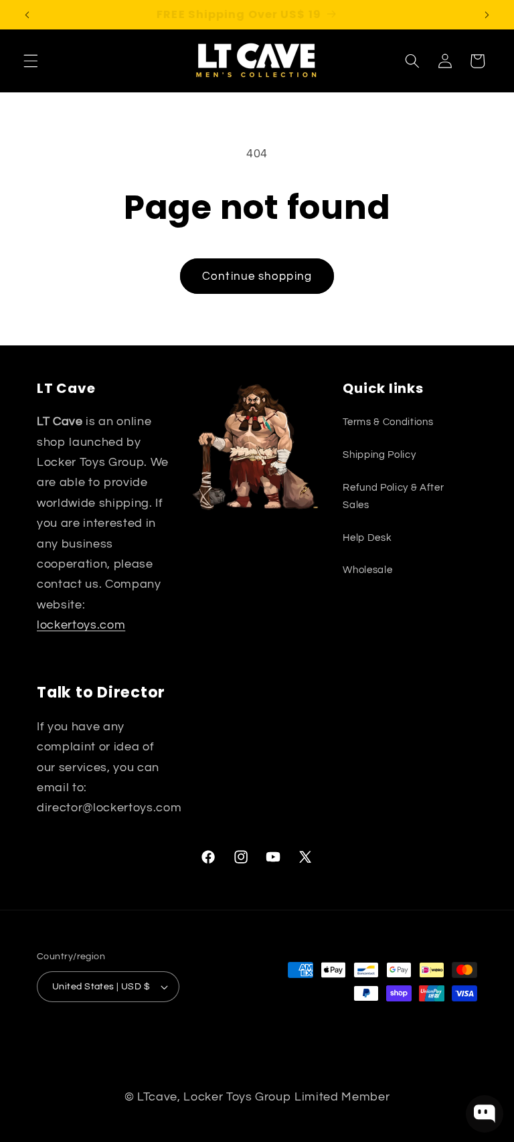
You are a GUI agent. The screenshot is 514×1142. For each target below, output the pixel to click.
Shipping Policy (379, 454)
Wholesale (367, 569)
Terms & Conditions (388, 421)
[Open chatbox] (484, 1114)
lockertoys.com (81, 625)
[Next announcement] (486, 14)
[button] (31, 61)
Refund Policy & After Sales (393, 496)
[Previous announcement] (27, 14)
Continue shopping (257, 276)
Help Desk (367, 537)
